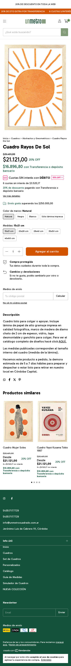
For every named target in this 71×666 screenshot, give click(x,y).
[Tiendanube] (17, 651)
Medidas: (13, 225)
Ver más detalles (11, 196)
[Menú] (4, 21)
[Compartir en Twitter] (15, 379)
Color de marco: (17, 210)
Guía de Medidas (12, 577)
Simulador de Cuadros (15, 583)
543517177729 (11, 510)
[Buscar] (64, 32)
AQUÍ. (62, 341)
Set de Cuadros (12, 559)
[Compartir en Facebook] (10, 379)
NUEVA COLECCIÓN (14, 589)
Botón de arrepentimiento (22, 644)
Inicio (6, 138)
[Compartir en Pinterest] (19, 379)
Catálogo (8, 571)
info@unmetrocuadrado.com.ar (21, 522)
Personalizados (11, 565)
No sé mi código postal (15, 303)
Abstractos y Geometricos (36, 138)
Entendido (46, 660)
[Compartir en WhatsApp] (5, 379)
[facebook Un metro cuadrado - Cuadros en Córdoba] (12, 498)
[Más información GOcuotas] (57, 177)
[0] (66, 21)
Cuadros (15, 138)
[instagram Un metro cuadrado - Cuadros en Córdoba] (4, 498)
